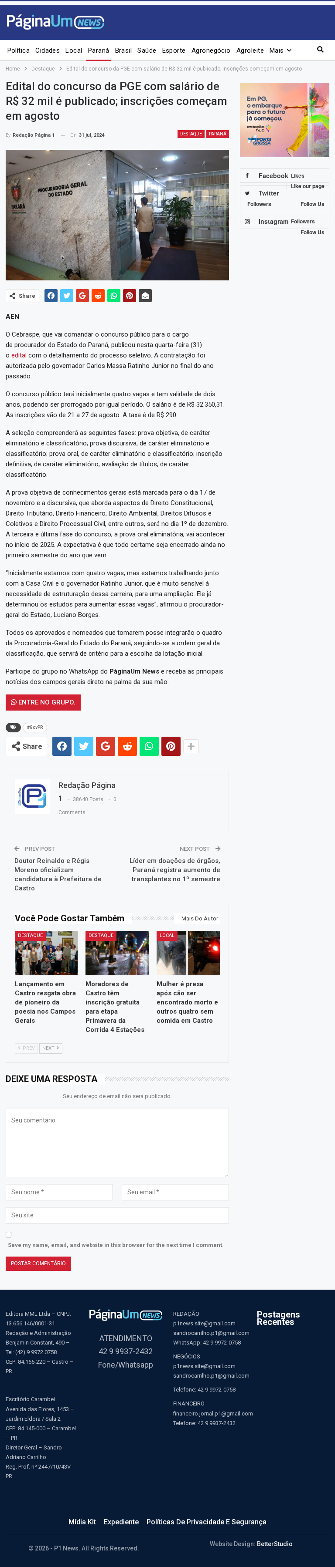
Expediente (121, 1522)
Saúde (146, 50)
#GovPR (35, 727)
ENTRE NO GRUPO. (46, 702)
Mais (277, 50)
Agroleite (250, 50)
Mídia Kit (82, 1522)
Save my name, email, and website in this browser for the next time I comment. (116, 1245)
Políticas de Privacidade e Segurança (207, 1522)
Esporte (174, 50)
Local (73, 50)
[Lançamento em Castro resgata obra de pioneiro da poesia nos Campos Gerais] (46, 953)
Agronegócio (211, 50)
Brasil (123, 50)
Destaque (191, 133)
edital (19, 355)
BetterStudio (275, 1543)
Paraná (98, 50)
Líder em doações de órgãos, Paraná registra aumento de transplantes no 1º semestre (175, 870)
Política (18, 50)
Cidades (47, 50)
